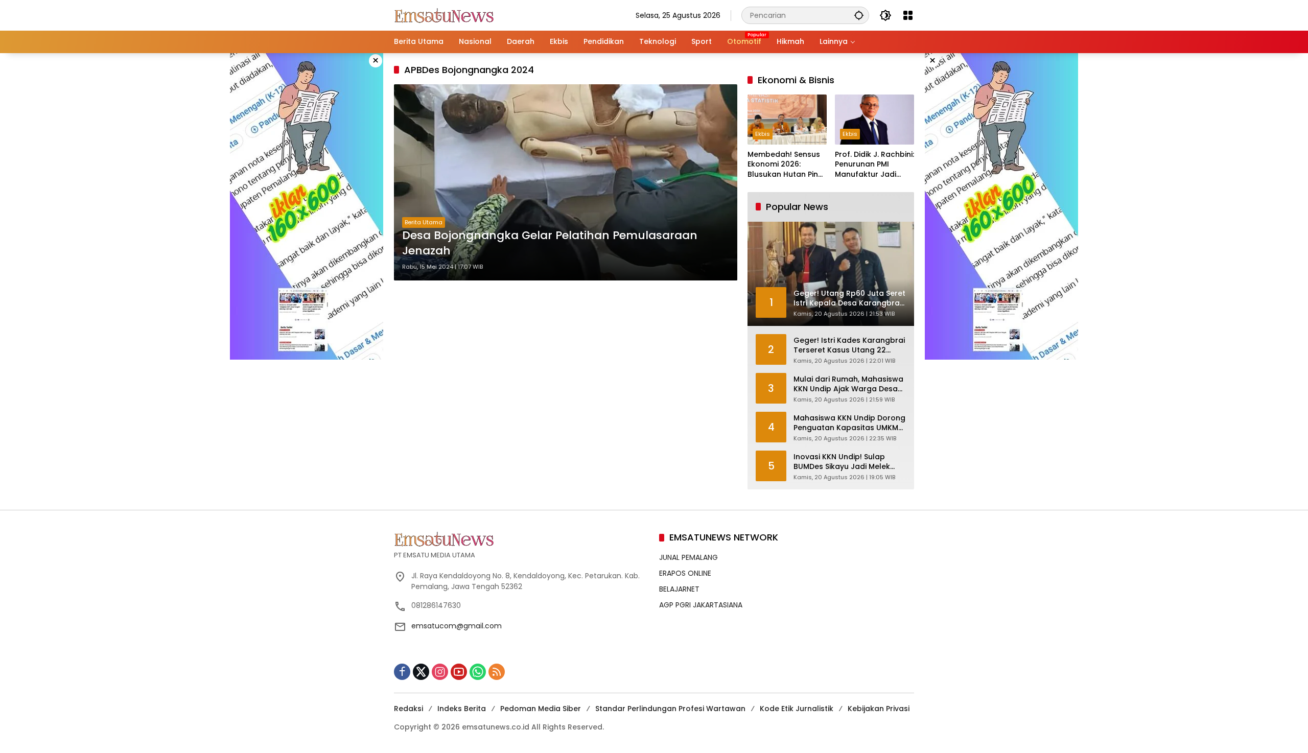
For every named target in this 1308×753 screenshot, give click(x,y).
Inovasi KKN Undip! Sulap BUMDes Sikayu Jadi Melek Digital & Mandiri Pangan (841, 462)
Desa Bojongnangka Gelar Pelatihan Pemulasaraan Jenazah (549, 243)
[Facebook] (402, 672)
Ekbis (762, 134)
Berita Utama (423, 222)
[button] (859, 15)
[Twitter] (421, 672)
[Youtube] (459, 672)
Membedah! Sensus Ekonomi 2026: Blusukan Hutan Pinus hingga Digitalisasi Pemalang (787, 165)
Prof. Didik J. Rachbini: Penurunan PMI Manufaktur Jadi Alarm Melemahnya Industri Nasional (874, 165)
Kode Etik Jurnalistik (796, 708)
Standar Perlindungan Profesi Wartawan (670, 708)
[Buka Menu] (908, 15)
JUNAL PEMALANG (688, 557)
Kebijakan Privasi (878, 708)
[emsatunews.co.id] (445, 15)
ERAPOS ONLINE (685, 573)
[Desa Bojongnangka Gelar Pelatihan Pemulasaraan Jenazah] (565, 182)
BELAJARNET (679, 589)
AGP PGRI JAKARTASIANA (700, 605)
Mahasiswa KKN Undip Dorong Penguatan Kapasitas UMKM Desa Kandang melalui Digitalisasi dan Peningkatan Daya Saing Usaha (849, 423)
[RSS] (496, 672)
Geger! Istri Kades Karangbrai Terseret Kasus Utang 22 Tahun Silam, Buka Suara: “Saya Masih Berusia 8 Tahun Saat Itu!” (849, 346)
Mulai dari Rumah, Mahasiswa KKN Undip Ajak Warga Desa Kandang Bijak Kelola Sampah (849, 384)
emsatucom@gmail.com (456, 626)
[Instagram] (440, 672)
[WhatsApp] (478, 672)
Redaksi (408, 708)
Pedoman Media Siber (540, 708)
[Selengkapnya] (521, 539)
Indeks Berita (461, 708)
